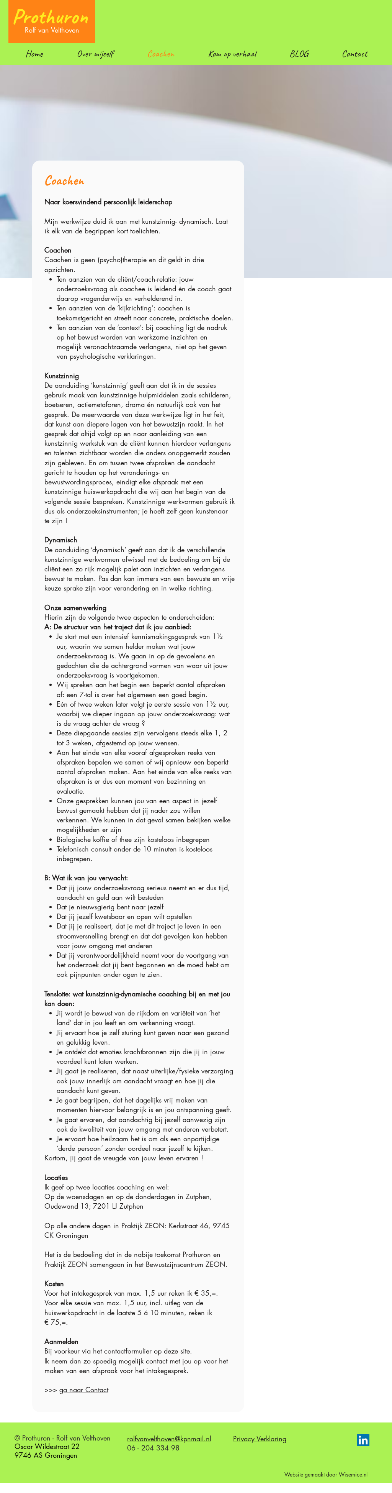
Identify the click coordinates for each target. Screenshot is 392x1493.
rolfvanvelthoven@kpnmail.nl (169, 1438)
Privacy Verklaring (259, 1438)
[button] (298, 54)
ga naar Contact (83, 1389)
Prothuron (50, 16)
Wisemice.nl (353, 1474)
